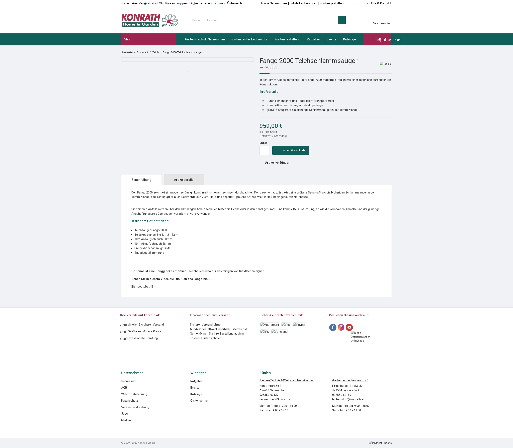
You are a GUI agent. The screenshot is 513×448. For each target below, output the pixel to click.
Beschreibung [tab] (141, 180)
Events (331, 39)
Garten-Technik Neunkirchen (205, 39)
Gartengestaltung (287, 39)
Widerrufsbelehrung (134, 394)
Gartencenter (199, 400)
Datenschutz (129, 400)
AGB (124, 387)
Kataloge (349, 39)
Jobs (124, 413)
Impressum (128, 381)
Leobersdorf (304, 3)
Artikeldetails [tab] (184, 180)
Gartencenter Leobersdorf (250, 39)
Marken (126, 420)
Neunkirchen (274, 3)
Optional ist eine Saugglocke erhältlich (158, 271)
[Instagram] (341, 327)
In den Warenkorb (291, 150)
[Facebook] (332, 327)
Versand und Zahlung (135, 407)
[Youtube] (349, 327)
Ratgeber (313, 39)
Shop (127, 39)
